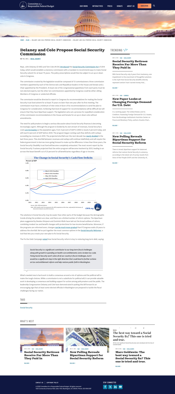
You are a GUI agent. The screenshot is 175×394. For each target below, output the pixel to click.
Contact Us (39, 383)
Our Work (84, 6)
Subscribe (144, 6)
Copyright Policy (52, 383)
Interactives (97, 6)
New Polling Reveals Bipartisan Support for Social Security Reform (129, 140)
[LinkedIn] (115, 387)
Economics (126, 95)
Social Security (35, 59)
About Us (131, 6)
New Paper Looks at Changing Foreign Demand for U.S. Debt (132, 102)
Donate (120, 6)
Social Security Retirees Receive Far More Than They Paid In (129, 64)
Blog (27, 40)
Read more (114, 88)
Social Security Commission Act (86, 67)
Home (22, 40)
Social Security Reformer (91, 230)
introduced (64, 67)
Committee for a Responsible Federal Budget (37, 5)
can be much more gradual (66, 227)
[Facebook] (105, 387)
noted (45, 239)
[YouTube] (120, 387)
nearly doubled (92, 136)
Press (109, 6)
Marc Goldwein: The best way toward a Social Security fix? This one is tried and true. (132, 356)
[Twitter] (110, 387)
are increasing (31, 130)
